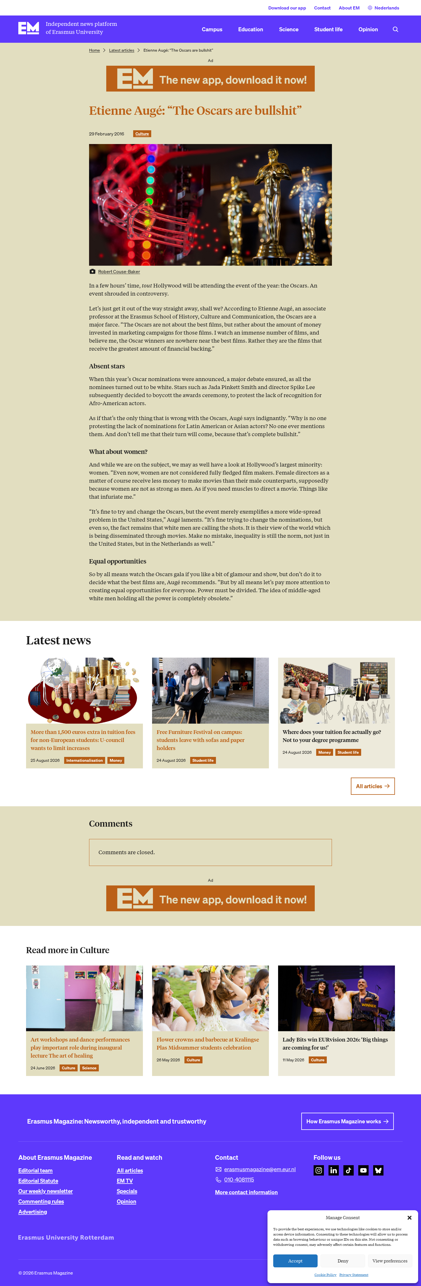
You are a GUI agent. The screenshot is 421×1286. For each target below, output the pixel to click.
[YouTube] (363, 1170)
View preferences (390, 1261)
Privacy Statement (353, 1275)
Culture (142, 134)
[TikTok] (348, 1170)
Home (94, 50)
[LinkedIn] (333, 1170)
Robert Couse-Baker (119, 271)
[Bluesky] (378, 1170)
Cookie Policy (325, 1275)
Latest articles (121, 50)
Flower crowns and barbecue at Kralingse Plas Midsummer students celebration (208, 1043)
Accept (295, 1261)
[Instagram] (319, 1170)
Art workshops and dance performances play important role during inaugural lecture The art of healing (80, 1047)
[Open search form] (395, 29)
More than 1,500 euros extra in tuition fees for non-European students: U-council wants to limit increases (83, 740)
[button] (409, 1218)
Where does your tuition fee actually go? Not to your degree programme (332, 736)
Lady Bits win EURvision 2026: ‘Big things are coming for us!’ (335, 1043)
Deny (343, 1261)
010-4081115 (239, 1180)
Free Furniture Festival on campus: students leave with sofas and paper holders (201, 740)
